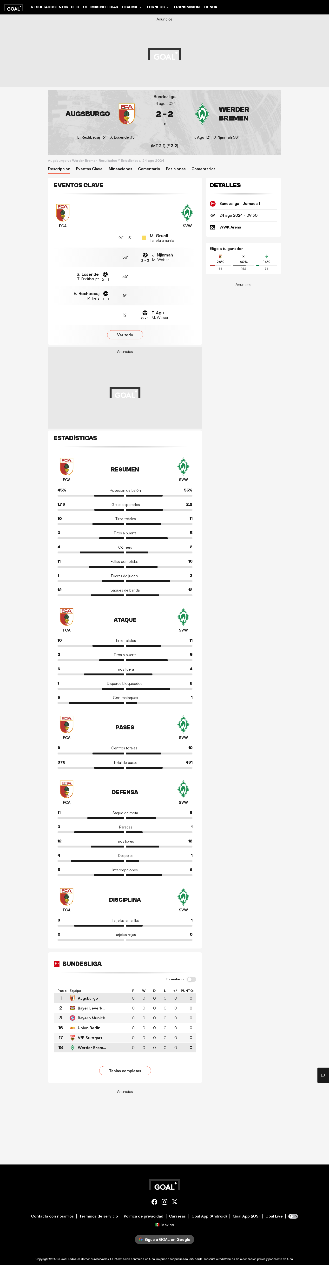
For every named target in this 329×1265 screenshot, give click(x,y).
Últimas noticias (100, 7)
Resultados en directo (55, 7)
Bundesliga (165, 96)
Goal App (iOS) (246, 1216)
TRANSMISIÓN (186, 7)
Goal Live (274, 1216)
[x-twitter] (174, 1202)
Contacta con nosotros (52, 1216)
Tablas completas (125, 1070)
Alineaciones (120, 169)
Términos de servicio (98, 1216)
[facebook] (154, 1202)
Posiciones (176, 169)
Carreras (177, 1216)
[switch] (191, 979)
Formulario (175, 979)
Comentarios (203, 169)
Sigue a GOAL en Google (167, 1239)
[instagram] (164, 1202)
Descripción (59, 169)
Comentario (149, 169)
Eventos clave (89, 169)
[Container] (95, 114)
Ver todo (125, 334)
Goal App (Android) (209, 1216)
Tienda (210, 7)
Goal (64, 1259)
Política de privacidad (143, 1216)
